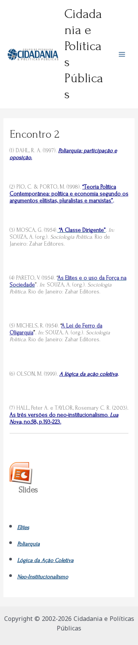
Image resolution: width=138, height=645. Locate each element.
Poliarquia (28, 544)
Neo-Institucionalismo (42, 576)
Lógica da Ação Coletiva (45, 560)
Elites (23, 527)
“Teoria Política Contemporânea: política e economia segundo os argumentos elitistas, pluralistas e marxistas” (69, 194)
